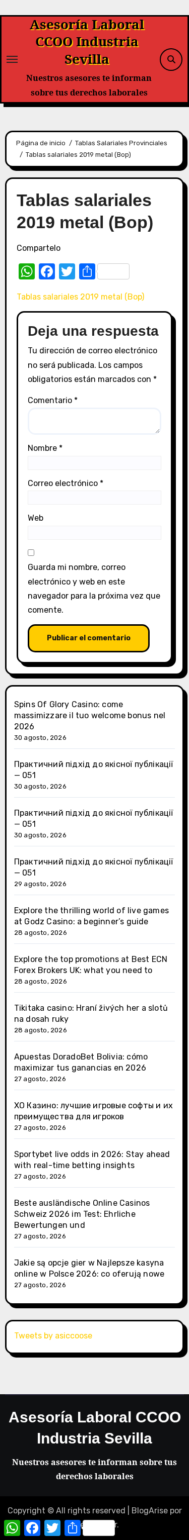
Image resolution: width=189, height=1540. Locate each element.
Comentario (53, 400)
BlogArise (150, 1510)
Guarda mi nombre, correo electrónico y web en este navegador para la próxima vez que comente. (94, 588)
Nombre (45, 448)
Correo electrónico (65, 483)
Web (35, 518)
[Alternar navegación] (12, 59)
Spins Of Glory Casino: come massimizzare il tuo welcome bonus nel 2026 (89, 715)
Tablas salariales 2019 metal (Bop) (80, 297)
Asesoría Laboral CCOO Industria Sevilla (87, 41)
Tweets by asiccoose (53, 1335)
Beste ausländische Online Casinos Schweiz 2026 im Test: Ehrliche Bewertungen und (82, 1214)
